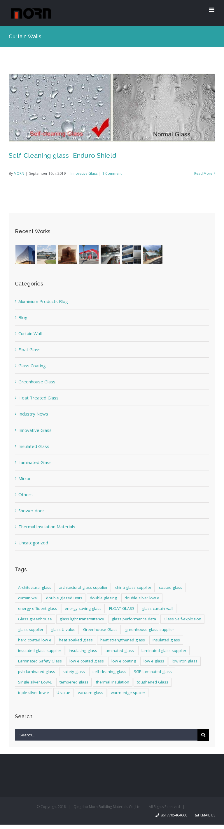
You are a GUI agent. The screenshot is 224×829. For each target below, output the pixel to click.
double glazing (103, 597)
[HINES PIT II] (25, 254)
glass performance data (134, 619)
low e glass (154, 661)
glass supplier (30, 629)
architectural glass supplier (83, 587)
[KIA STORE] (89, 254)
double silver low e (142, 597)
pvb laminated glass (36, 671)
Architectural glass (34, 587)
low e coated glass (86, 661)
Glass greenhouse (35, 619)
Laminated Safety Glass (40, 661)
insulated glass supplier (39, 650)
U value (63, 692)
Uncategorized (33, 543)
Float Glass (29, 349)
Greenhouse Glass (36, 382)
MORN (19, 173)
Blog (22, 317)
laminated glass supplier (163, 650)
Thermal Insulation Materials (46, 526)
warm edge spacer (128, 692)
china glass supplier (133, 587)
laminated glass (119, 650)
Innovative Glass (84, 173)
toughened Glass (152, 682)
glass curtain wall (157, 608)
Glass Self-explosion (182, 619)
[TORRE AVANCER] (67, 254)
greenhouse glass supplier (149, 629)
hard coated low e (34, 640)
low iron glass (184, 661)
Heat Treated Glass (38, 398)
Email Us (207, 815)
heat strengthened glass (122, 640)
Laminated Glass (35, 462)
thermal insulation (112, 682)
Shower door (31, 510)
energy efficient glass (37, 608)
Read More (203, 173)
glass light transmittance (82, 619)
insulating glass (83, 650)
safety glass (74, 671)
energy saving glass (83, 608)
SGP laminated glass (153, 671)
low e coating (123, 661)
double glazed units (64, 597)
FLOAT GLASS (121, 608)
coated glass (170, 587)
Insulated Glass (33, 446)
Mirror (24, 478)
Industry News (33, 414)
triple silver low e (33, 692)
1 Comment (112, 173)
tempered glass (74, 682)
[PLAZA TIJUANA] (46, 254)
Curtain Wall (30, 333)
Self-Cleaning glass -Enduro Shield (62, 155)
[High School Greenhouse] (153, 254)
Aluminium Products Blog (43, 301)
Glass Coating (32, 365)
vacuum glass (90, 692)
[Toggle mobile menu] (212, 10)
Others (25, 494)
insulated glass (166, 640)
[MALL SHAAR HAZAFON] (110, 254)
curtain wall (28, 597)
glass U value (63, 629)
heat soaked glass (76, 640)
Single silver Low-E (35, 682)
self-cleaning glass (109, 671)
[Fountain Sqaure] (131, 254)
